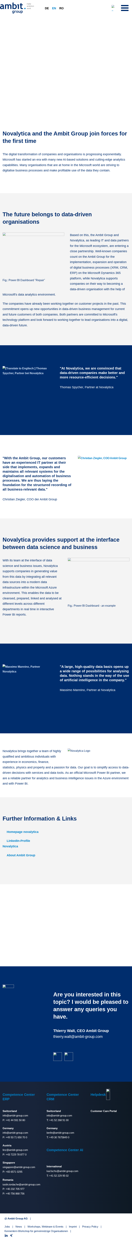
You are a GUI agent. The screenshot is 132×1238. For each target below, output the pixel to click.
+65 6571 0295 (14, 1171)
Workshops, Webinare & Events (45, 1226)
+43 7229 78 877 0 (16, 1154)
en (54, 8)
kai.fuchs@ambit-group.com (62, 1171)
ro (61, 8)
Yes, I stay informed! (104, 934)
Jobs (7, 1226)
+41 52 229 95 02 (59, 1175)
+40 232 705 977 (15, 1188)
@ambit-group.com (63, 1132)
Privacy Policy (90, 1226)
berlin (50, 1132)
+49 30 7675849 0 (59, 1137)
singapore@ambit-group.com (19, 1167)
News (18, 1226)
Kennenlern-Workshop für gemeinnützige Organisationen (36, 1231)
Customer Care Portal (104, 1111)
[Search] (115, 7)
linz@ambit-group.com (15, 1149)
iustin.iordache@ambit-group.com (21, 1184)
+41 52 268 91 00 (59, 1120)
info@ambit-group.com (15, 1115)
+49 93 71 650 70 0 (16, 1137)
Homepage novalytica (22, 832)
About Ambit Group (21, 855)
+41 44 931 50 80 (15, 1120)
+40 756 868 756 (15, 1193)
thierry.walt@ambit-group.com (78, 1036)
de (47, 8)
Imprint (73, 1226)
